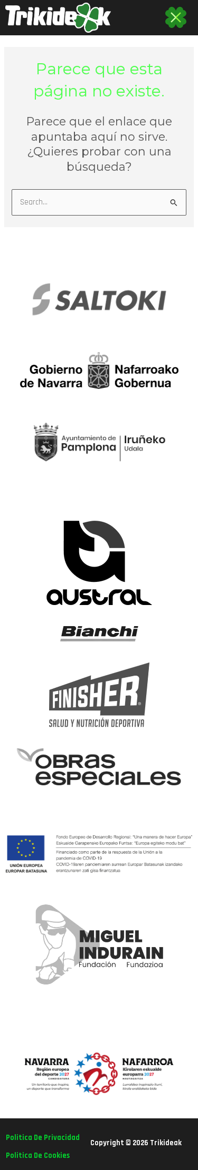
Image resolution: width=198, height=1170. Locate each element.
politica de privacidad (43, 1138)
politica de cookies (38, 1155)
